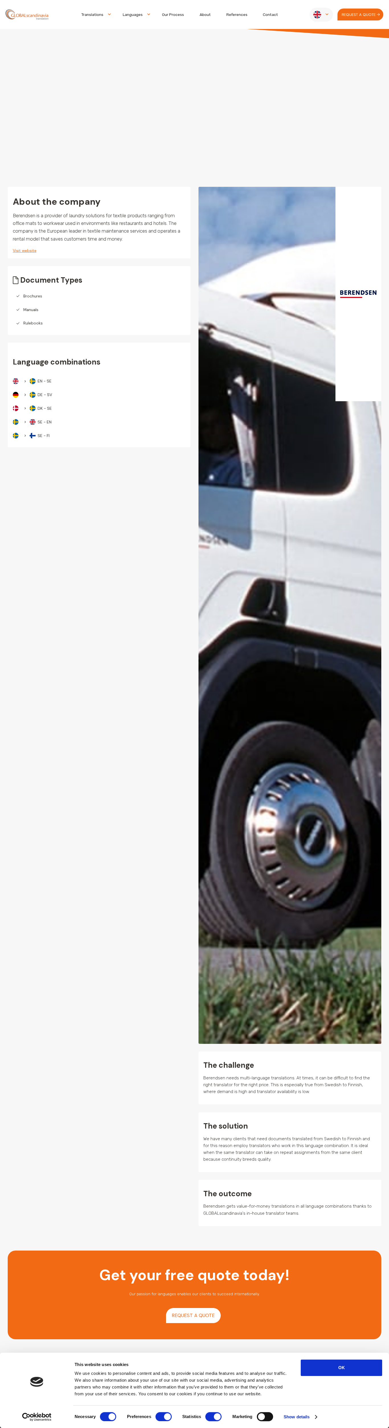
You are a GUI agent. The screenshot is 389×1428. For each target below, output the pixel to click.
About (205, 14)
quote (359, 14)
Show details (297, 1416)
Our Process (173, 14)
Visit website (24, 250)
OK (341, 1367)
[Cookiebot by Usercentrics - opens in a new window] (37, 1417)
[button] (94, 14)
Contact (270, 14)
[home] (27, 14)
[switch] (163, 1416)
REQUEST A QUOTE (193, 1315)
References (236, 14)
